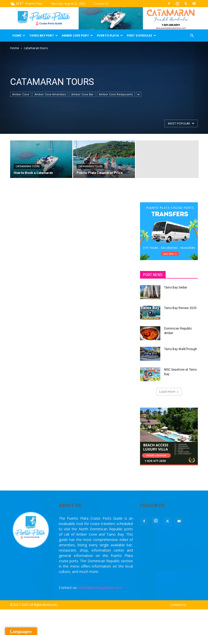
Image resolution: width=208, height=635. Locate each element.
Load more (167, 391)
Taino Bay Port (41, 35)
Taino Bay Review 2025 (180, 308)
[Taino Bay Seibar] (150, 292)
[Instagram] (177, 3)
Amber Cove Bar (82, 94)
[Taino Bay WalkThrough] (150, 354)
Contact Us (101, 3)
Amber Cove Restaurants (116, 94)
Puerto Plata (108, 35)
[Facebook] (169, 3)
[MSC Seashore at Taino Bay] (150, 374)
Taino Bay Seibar (175, 287)
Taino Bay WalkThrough (180, 349)
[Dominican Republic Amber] (150, 333)
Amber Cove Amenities (50, 94)
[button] (192, 35)
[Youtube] (194, 3)
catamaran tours (27, 166)
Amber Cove (20, 94)
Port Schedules (139, 35)
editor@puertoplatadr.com (100, 587)
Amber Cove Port (75, 35)
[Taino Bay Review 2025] (150, 313)
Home (16, 35)
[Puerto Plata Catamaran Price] (104, 159)
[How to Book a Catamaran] (41, 159)
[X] (185, 3)
